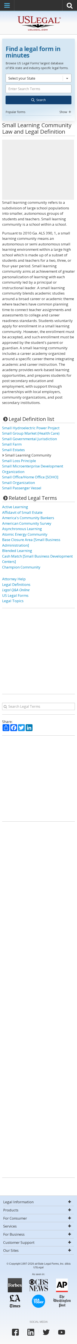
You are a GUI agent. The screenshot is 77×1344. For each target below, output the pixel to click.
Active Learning (15, 506)
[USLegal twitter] (46, 1332)
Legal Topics (13, 600)
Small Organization (18, 482)
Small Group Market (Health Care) (30, 433)
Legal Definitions (16, 584)
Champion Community (21, 567)
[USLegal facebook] (15, 1332)
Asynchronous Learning (22, 528)
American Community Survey (26, 523)
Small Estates (13, 449)
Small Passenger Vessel (21, 487)
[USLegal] (38, 16)
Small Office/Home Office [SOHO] (30, 477)
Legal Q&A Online (16, 589)
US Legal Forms (15, 595)
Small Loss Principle (19, 460)
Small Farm (12, 444)
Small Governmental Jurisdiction (29, 438)
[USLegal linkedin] (30, 1332)
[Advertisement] (38, 170)
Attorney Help (14, 578)
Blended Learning (17, 550)
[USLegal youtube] (61, 1332)
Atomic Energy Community (24, 534)
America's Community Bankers (28, 517)
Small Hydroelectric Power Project (30, 427)
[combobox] (38, 94)
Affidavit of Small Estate (22, 512)
